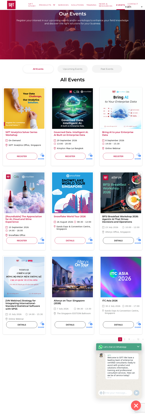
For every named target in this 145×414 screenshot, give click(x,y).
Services (63, 5)
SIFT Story (32, 5)
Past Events (107, 69)
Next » (143, 339)
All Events (38, 69)
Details (70, 240)
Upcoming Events (72, 69)
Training (92, 5)
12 (138, 339)
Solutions (77, 5)
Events (120, 5)
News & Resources (105, 5)
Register (22, 156)
